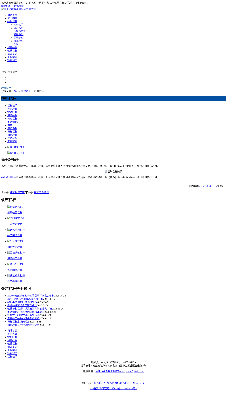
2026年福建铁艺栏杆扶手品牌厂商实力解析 (30, 295)
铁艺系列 (18, 28)
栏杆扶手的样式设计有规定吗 (23, 315)
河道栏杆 (18, 41)
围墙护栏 (18, 37)
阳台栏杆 (12, 135)
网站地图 (6, 6)
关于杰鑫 (12, 18)
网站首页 (12, 15)
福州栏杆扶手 (8, 177)
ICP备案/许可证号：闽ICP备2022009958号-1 (113, 388)
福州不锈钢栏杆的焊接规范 (22, 302)
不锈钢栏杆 (20, 31)
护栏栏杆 (12, 21)
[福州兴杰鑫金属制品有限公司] (18, 9)
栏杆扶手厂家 (137, 382)
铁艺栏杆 (12, 50)
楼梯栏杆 (12, 131)
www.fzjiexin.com (208, 186)
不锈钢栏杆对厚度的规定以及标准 (25, 312)
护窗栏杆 (12, 112)
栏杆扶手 (18, 24)
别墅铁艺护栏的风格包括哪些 (23, 318)
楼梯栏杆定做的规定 (18, 321)
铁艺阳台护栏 (41, 192)
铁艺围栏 (114, 382)
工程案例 (12, 57)
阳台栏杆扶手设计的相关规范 (23, 325)
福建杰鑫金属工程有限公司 (110, 371)
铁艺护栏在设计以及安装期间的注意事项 (29, 308)
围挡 (16, 44)
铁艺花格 (12, 138)
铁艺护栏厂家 (101, 382)
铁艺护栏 (125, 382)
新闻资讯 (12, 54)
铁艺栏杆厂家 (17, 192)
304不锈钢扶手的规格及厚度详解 (25, 299)
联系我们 (19, 6)
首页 (16, 91)
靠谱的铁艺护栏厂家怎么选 (22, 305)
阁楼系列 (18, 34)
